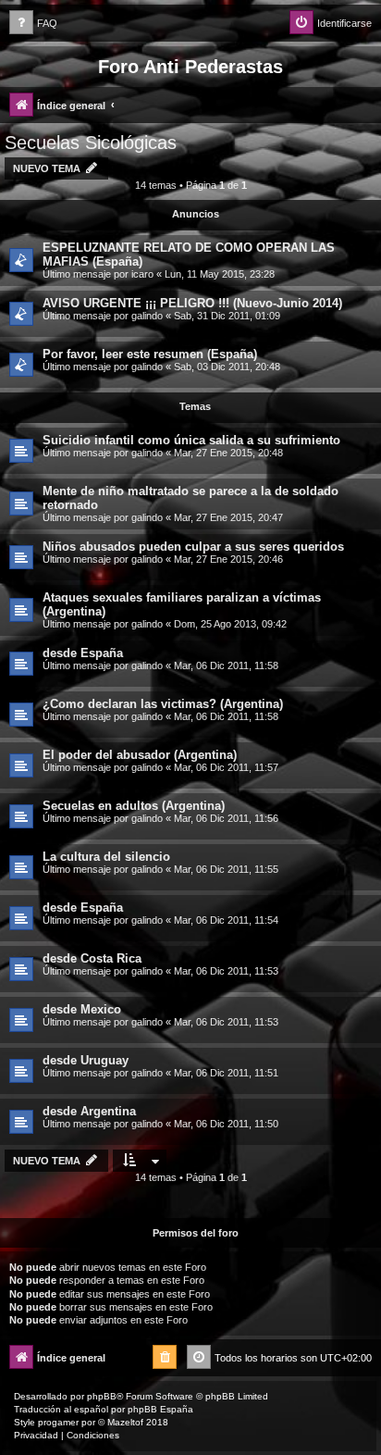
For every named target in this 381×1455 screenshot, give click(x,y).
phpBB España (160, 1409)
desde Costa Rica (92, 958)
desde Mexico (82, 1009)
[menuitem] (33, 23)
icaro (142, 274)
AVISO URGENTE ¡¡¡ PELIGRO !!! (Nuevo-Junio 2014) (192, 303)
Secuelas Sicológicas (91, 142)
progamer (58, 1422)
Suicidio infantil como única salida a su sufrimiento (191, 440)
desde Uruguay (86, 1060)
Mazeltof (125, 1422)
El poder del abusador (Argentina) (140, 755)
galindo (147, 315)
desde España (83, 653)
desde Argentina (89, 1111)
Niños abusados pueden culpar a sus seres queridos (193, 546)
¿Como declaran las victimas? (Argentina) (163, 704)
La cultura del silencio (106, 857)
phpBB (102, 1396)
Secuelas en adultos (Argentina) (134, 806)
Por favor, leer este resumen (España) (150, 354)
